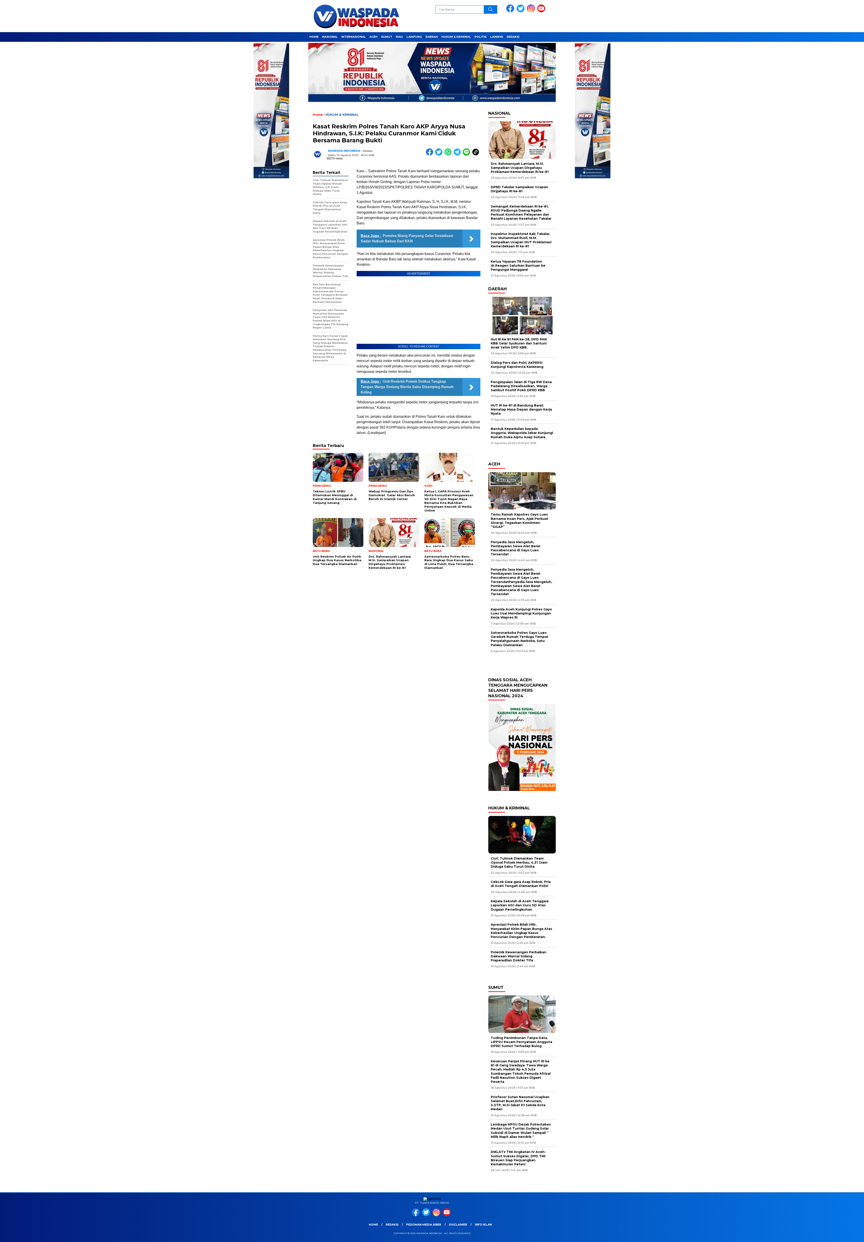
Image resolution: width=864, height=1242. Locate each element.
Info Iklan (483, 1224)
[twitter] (521, 11)
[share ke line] (467, 154)
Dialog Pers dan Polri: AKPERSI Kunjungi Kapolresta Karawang (518, 365)
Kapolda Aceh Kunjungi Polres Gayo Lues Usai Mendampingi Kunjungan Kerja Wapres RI (521, 613)
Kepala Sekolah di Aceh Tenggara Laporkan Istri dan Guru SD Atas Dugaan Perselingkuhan (520, 905)
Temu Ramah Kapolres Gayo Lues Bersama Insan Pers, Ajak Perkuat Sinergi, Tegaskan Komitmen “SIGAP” (519, 520)
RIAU (399, 36)
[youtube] (542, 11)
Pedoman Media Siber (423, 1224)
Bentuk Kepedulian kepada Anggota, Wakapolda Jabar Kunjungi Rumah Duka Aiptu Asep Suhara (522, 433)
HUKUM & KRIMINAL (456, 36)
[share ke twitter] (439, 154)
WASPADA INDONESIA (344, 150)
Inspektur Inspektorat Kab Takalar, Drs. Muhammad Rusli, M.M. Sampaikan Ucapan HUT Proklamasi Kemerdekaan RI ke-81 (521, 240)
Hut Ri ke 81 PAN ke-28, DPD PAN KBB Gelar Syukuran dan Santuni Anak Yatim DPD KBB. (519, 343)
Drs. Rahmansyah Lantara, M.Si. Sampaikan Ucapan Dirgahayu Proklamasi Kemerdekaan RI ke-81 (520, 168)
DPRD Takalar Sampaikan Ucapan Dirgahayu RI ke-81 (519, 189)
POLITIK (481, 36)
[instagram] (531, 11)
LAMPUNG (414, 36)
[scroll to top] (834, 1235)
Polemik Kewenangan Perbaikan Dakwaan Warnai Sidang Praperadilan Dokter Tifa (518, 956)
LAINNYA (496, 36)
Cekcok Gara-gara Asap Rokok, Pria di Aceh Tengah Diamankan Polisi (521, 884)
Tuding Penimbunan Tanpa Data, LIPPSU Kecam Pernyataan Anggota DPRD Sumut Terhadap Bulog (521, 1042)
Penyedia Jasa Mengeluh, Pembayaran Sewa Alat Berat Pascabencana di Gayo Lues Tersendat (515, 548)
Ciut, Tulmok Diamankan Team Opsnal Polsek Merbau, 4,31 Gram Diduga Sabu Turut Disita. (519, 862)
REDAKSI (513, 36)
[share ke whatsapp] (449, 154)
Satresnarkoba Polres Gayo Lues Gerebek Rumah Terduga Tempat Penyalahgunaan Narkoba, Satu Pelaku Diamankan (519, 639)
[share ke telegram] (458, 154)
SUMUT (386, 36)
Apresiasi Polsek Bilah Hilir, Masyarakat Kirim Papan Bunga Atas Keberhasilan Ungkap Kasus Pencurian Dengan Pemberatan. (521, 931)
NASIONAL (330, 36)
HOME (314, 36)
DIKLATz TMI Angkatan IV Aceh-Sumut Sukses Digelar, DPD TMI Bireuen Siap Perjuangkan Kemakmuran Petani (518, 1158)
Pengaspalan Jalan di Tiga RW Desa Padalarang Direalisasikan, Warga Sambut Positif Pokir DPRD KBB (521, 386)
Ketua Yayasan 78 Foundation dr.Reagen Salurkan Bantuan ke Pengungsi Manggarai (518, 265)
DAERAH (431, 36)
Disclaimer (458, 1224)
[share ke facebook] (430, 154)
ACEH (373, 36)
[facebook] (511, 11)
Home (373, 1224)
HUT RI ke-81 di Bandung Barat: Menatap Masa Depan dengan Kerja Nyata (521, 409)
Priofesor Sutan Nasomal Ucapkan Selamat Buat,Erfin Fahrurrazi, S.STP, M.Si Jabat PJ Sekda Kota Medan (520, 1103)
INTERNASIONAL (353, 36)
